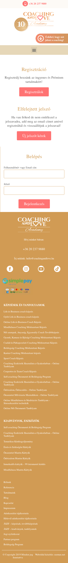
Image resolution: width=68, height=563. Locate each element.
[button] (34, 50)
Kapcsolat (8, 503)
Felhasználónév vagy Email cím (20, 167)
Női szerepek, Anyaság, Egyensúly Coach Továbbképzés (31, 332)
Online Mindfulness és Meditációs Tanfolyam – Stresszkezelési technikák (27, 402)
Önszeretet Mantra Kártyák (17, 452)
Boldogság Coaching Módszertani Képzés (24, 348)
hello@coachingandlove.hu (40, 258)
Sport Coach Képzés (13, 358)
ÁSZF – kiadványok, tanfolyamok (20, 529)
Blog (6, 497)
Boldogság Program (13, 544)
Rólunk (7, 482)
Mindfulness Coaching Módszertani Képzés (25, 327)
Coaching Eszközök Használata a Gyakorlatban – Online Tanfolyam (31, 365)
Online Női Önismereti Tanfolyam (20, 408)
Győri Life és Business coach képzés (21, 316)
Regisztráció (34, 69)
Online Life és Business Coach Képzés (22, 322)
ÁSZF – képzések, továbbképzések (21, 523)
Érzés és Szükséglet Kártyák (17, 447)
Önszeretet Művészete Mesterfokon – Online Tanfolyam (31, 395)
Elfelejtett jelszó (34, 108)
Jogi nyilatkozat (12, 534)
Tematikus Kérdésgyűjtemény (18, 441)
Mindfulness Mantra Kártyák (18, 469)
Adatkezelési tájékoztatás (16, 513)
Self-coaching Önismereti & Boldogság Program (27, 376)
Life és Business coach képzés (18, 311)
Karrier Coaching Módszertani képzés (22, 353)
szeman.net (59, 554)
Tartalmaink (9, 492)
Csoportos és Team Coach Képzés (20, 371)
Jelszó (7, 184)
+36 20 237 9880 (37, 3)
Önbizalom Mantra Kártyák (17, 458)
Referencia (9, 487)
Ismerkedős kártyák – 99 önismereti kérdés (24, 464)
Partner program (11, 539)
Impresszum (9, 508)
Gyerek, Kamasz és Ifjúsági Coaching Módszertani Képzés (32, 337)
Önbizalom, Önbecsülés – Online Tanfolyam (25, 389)
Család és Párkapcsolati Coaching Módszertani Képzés (30, 342)
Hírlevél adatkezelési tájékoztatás (20, 518)
